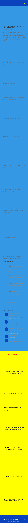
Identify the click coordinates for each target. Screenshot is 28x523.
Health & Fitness (19, 29)
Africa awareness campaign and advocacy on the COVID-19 (15, 268)
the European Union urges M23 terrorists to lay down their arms (16, 322)
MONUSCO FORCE (13, 335)
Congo (5, 29)
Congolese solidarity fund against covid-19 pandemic (14, 27)
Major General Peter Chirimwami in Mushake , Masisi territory (15, 315)
